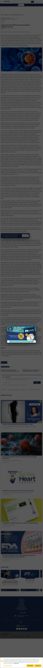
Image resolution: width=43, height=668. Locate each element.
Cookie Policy (16, 663)
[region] (21, 662)
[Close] (41, 659)
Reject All (38, 665)
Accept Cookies (30, 665)
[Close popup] (34, 327)
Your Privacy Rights (7, 665)
